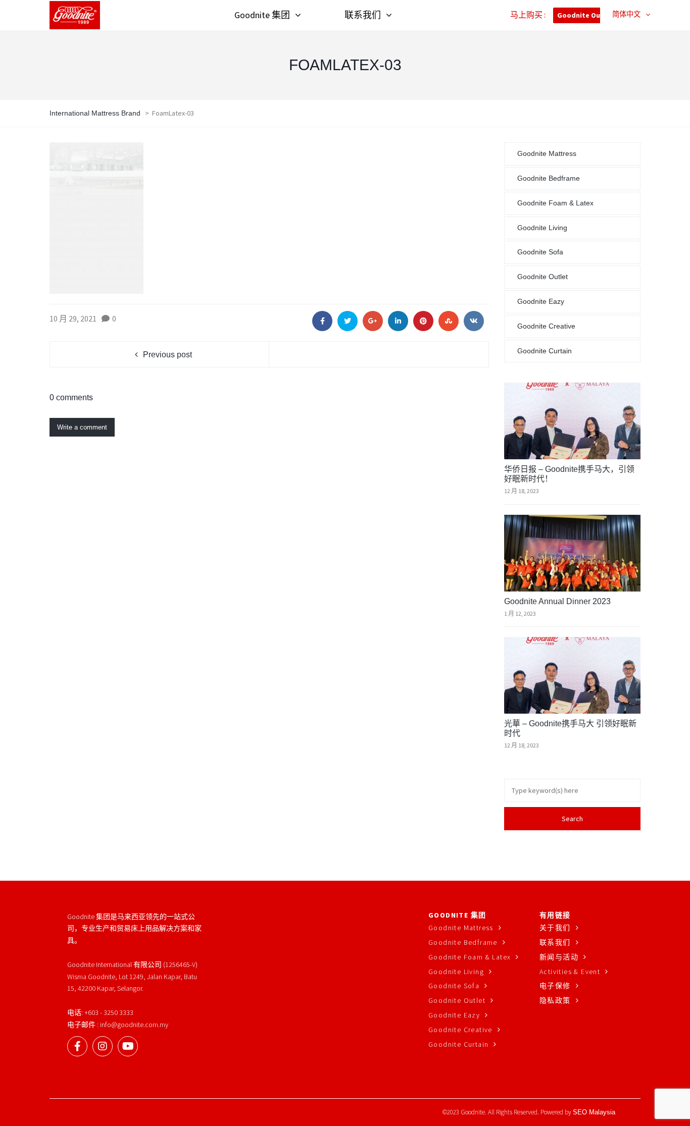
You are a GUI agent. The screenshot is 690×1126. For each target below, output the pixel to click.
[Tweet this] (347, 321)
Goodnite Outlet (585, 15)
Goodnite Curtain (544, 351)
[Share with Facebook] (322, 321)
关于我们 (555, 927)
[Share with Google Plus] (373, 321)
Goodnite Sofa (540, 252)
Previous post (167, 354)
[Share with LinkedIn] (398, 321)
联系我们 (555, 942)
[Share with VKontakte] (474, 321)
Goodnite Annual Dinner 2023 (557, 601)
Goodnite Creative (546, 326)
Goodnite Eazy (540, 301)
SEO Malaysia (594, 1112)
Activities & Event (569, 971)
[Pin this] (423, 321)
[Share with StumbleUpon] (448, 321)
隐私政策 (555, 1000)
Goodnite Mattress (546, 153)
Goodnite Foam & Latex (555, 203)
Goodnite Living (542, 228)
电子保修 (555, 985)
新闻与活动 (558, 956)
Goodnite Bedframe (548, 178)
